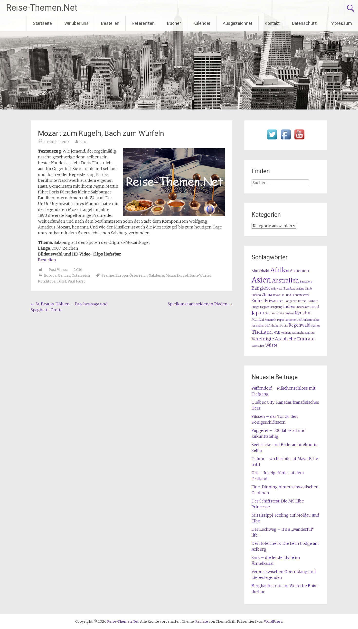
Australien (285, 280)
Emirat (258, 300)
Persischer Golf (261, 325)
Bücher (174, 23)
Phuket (275, 325)
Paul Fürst (76, 281)
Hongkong (276, 307)
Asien (261, 279)
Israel (314, 307)
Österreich (81, 275)
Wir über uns (76, 23)
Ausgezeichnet (237, 23)
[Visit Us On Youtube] (299, 139)
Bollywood (277, 288)
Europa (50, 275)
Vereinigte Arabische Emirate (283, 339)
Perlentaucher (311, 319)
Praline (108, 275)
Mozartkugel (177, 275)
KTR (82, 142)
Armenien (299, 270)
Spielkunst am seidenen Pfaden (200, 303)
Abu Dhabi (260, 271)
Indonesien (302, 307)
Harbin (302, 301)
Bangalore (306, 281)
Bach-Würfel (200, 275)
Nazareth (270, 319)
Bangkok (261, 288)
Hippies (264, 307)
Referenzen (143, 23)
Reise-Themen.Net (41, 8)
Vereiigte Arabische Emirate (297, 332)
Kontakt (272, 23)
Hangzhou (290, 301)
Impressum (340, 23)
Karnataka (272, 313)
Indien (289, 306)
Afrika (279, 270)
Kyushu (302, 313)
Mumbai (258, 320)
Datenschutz (304, 23)
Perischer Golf (293, 319)
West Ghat (258, 345)
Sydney (315, 325)
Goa (281, 301)
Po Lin (284, 325)
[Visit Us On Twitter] (272, 139)
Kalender (201, 23)
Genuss (64, 275)
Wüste (271, 345)
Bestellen (110, 23)
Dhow (276, 295)
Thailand (262, 332)
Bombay (289, 288)
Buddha (256, 295)
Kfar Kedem (287, 313)
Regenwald (299, 325)
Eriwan (271, 300)
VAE (277, 332)
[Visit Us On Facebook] (285, 139)
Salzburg (156, 275)
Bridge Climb (304, 288)
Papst (280, 319)
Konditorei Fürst (52, 281)
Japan (258, 313)
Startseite (42, 23)
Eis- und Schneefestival (295, 295)
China (267, 294)
